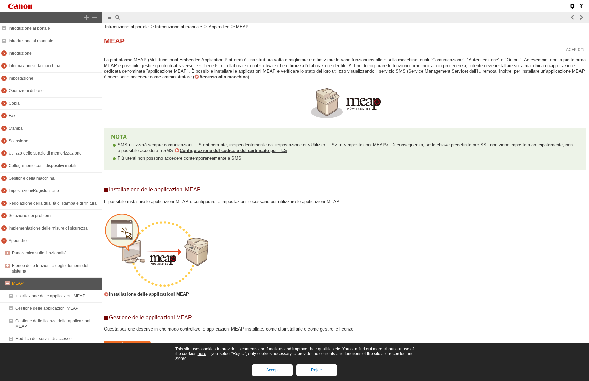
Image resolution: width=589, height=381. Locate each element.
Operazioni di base (26, 90)
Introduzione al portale (29, 28)
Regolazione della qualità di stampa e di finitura (53, 203)
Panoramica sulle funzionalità (39, 253)
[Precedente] (572, 17)
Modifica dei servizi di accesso (43, 338)
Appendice (19, 240)
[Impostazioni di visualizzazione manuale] (572, 6)
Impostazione (21, 78)
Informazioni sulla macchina (34, 65)
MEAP (18, 283)
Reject (317, 370)
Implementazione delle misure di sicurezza (48, 228)
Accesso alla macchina (223, 76)
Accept (272, 370)
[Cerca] (117, 17)
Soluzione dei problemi (30, 215)
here (202, 353)
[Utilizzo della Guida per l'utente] (581, 6)
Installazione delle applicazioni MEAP (50, 296)
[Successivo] (581, 17)
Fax (12, 115)
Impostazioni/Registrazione (34, 190)
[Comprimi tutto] (95, 17)
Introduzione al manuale (31, 41)
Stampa (16, 128)
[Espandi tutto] (86, 17)
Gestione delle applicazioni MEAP (46, 308)
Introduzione (20, 53)
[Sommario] (109, 17)
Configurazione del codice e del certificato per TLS (233, 150)
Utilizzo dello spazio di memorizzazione (45, 153)
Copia (14, 103)
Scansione (18, 140)
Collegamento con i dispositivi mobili (42, 165)
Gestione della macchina (32, 178)
